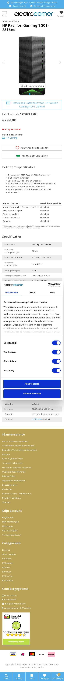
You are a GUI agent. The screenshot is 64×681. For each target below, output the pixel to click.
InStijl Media (38, 667)
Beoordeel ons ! (10, 485)
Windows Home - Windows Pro (17, 493)
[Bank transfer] (42, 655)
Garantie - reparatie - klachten (17, 467)
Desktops (6, 558)
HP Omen (6, 571)
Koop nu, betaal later (12, 458)
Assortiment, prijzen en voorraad (18, 445)
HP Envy (6, 567)
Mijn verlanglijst (9, 530)
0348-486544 (10, 599)
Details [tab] (32, 292)
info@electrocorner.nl (15, 603)
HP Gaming (11, 137)
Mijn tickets (7, 526)
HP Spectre (7, 580)
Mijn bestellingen (10, 521)
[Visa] (14, 655)
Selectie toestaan (32, 393)
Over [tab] (52, 292)
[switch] (56, 352)
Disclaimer (7, 489)
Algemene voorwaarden (14, 480)
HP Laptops (7, 563)
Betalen (6, 454)
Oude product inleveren (13, 471)
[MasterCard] (33, 655)
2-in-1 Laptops (9, 554)
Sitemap (6, 502)
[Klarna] (51, 655)
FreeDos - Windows (11, 498)
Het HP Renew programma (15, 441)
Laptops (6, 550)
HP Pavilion (7, 576)
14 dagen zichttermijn (12, 463)
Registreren (8, 517)
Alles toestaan (32, 384)
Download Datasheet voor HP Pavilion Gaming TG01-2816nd (35, 104)
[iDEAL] (23, 655)
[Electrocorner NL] (34, 14)
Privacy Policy (8, 476)
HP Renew (37, 419)
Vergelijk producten (11, 535)
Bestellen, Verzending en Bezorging (19, 450)
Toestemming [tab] (11, 292)
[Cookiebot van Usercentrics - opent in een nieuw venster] (48, 285)
